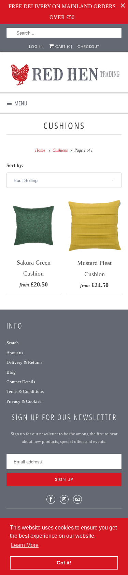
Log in (36, 46)
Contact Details (20, 381)
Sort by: (15, 165)
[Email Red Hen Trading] (77, 499)
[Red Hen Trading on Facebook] (50, 499)
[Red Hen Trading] (63, 75)
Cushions (64, 125)
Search (12, 342)
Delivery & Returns (24, 362)
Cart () (63, 46)
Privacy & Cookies (23, 401)
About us (14, 352)
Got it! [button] (64, 562)
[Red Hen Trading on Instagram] (64, 499)
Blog (11, 372)
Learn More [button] (25, 545)
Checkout (88, 46)
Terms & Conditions (25, 391)
